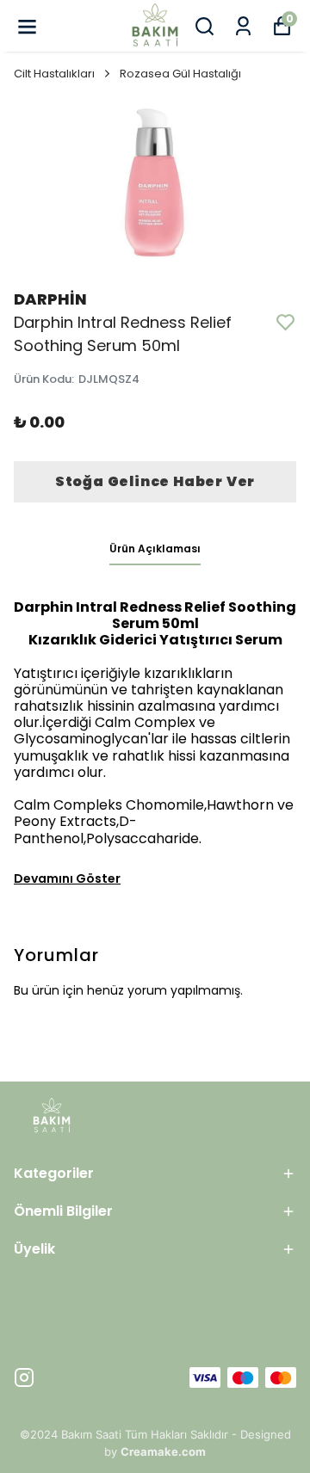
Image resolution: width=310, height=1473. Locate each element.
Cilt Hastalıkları (54, 73)
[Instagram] (24, 1377)
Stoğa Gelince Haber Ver (155, 481)
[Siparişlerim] (243, 26)
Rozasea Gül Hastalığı (180, 73)
